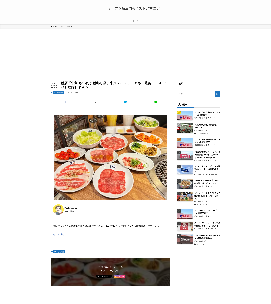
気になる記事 (58, 92)
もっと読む (58, 234)
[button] (65, 102)
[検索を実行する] (217, 94)
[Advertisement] (135, 50)
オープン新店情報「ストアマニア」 (135, 8)
